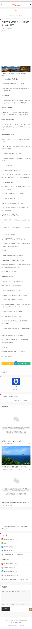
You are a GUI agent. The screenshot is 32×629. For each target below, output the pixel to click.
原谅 (4, 543)
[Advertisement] (16, 50)
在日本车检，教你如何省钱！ (10, 563)
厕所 (7, 372)
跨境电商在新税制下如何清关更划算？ (12, 441)
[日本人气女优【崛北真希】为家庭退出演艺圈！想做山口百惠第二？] (16, 486)
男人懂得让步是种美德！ (9, 547)
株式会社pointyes (19, 625)
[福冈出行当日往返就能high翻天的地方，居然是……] (16, 455)
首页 (10, 16)
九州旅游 (4, 469)
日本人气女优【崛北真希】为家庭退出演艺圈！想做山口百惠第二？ (16, 502)
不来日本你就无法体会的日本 (10, 575)
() (8, 363)
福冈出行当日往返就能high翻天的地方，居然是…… (16, 467)
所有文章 (14, 16)
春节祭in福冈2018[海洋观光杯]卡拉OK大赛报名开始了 (16, 579)
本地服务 (16, 469)
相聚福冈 (18, 620)
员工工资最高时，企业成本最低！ (19, 400)
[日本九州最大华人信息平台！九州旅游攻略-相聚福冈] (16, 5)
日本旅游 (11, 469)
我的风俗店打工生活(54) (8, 550)
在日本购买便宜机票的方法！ (10, 539)
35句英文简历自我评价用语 (10, 396)
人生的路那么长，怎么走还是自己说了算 (12, 554)
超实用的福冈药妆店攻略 (9, 567)
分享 (19, 16)
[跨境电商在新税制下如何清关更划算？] (16, 424)
